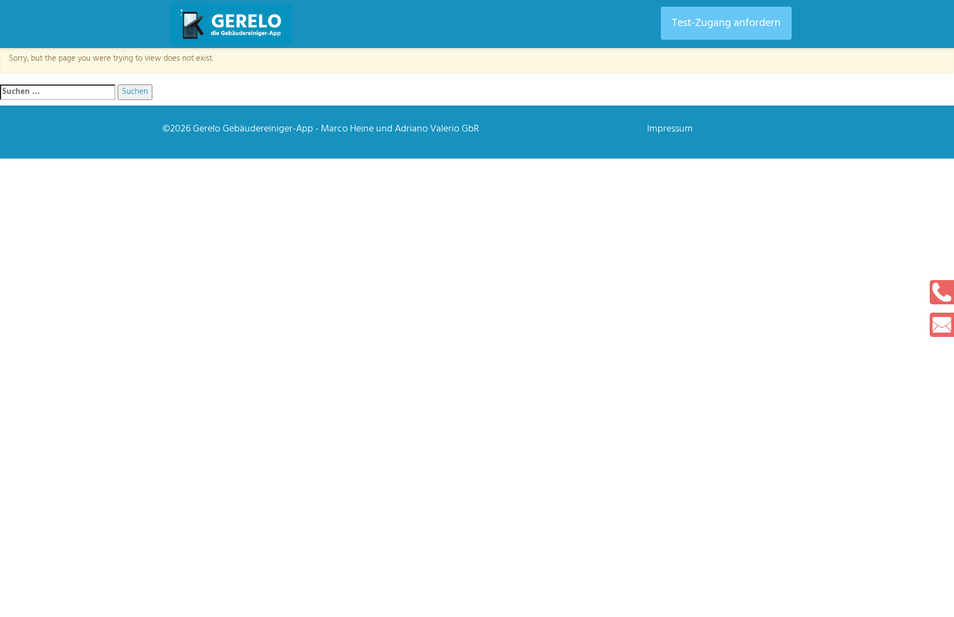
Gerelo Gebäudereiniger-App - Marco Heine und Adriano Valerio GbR (336, 129)
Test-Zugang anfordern (726, 23)
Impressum (670, 129)
